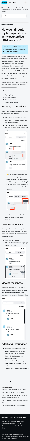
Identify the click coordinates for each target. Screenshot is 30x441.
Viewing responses (10, 100)
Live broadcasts (14, 10)
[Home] (4, 2)
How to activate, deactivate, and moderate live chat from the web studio (14, 396)
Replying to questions (11, 95)
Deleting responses (10, 97)
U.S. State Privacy (14, 436)
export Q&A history (16, 363)
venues (15, 84)
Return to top (6, 382)
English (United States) (12, 438)
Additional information (11, 102)
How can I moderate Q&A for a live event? (14, 389)
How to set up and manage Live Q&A (13, 392)
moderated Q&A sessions (9, 87)
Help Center (12, 2)
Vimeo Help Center (7, 8)
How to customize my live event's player (13, 405)
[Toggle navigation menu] (25, 2)
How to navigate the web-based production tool (14, 401)
